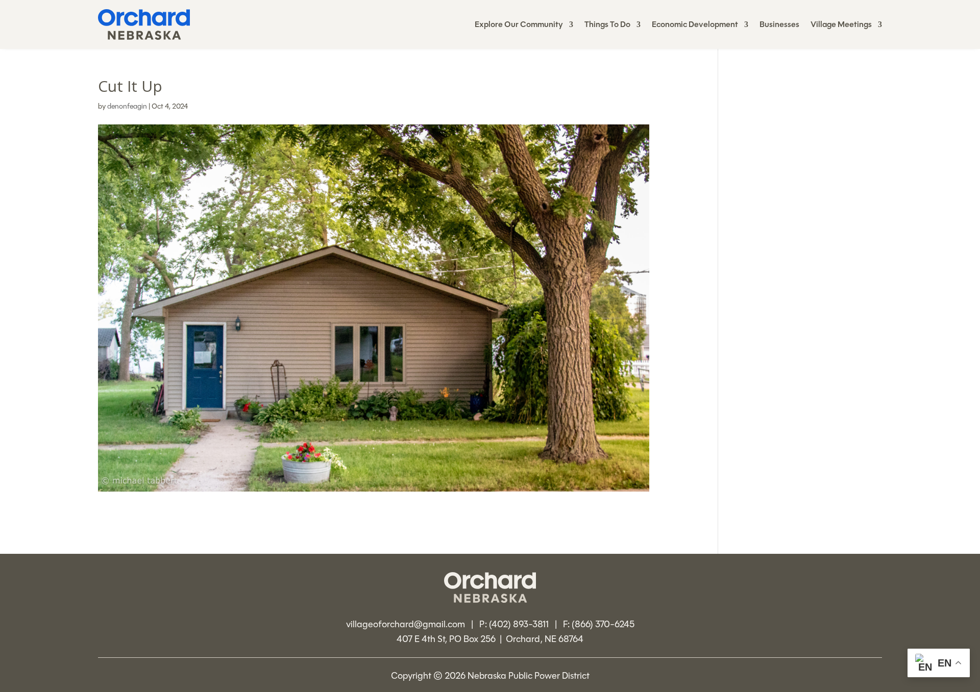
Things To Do (607, 25)
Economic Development (695, 25)
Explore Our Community (519, 25)
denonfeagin (127, 106)
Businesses (779, 25)
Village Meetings (841, 25)
